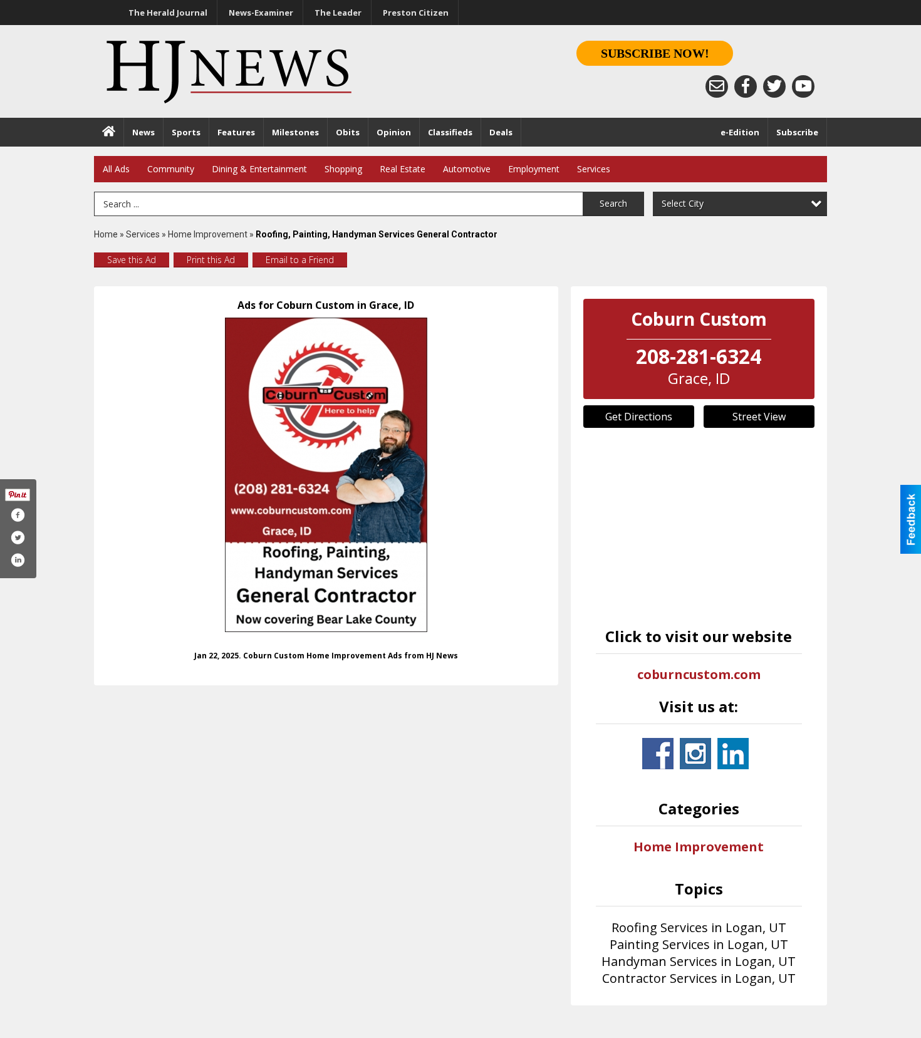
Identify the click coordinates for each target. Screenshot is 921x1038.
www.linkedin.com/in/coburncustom (733, 753)
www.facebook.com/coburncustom (658, 753)
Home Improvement (207, 234)
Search (613, 203)
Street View (759, 416)
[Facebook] (745, 86)
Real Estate (402, 169)
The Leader (338, 12)
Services (593, 169)
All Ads (116, 169)
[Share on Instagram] (17, 560)
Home (106, 234)
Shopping (343, 169)
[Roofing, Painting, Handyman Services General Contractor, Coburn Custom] (326, 475)
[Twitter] (774, 86)
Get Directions (638, 416)
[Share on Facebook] (17, 515)
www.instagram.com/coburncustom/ (695, 753)
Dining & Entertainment (259, 169)
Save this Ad (131, 260)
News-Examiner (261, 12)
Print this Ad (211, 260)
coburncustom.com (699, 674)
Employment (533, 169)
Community (170, 169)
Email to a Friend (300, 260)
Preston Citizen (416, 12)
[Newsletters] (716, 86)
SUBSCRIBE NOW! (655, 53)
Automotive (467, 169)
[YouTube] (803, 86)
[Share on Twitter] (17, 537)
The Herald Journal (167, 12)
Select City (683, 203)
